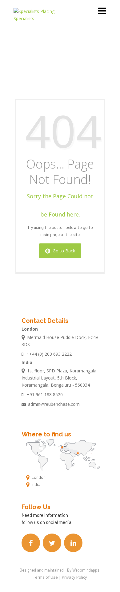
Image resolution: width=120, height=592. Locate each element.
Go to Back (62, 251)
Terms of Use (46, 577)
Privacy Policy (74, 577)
